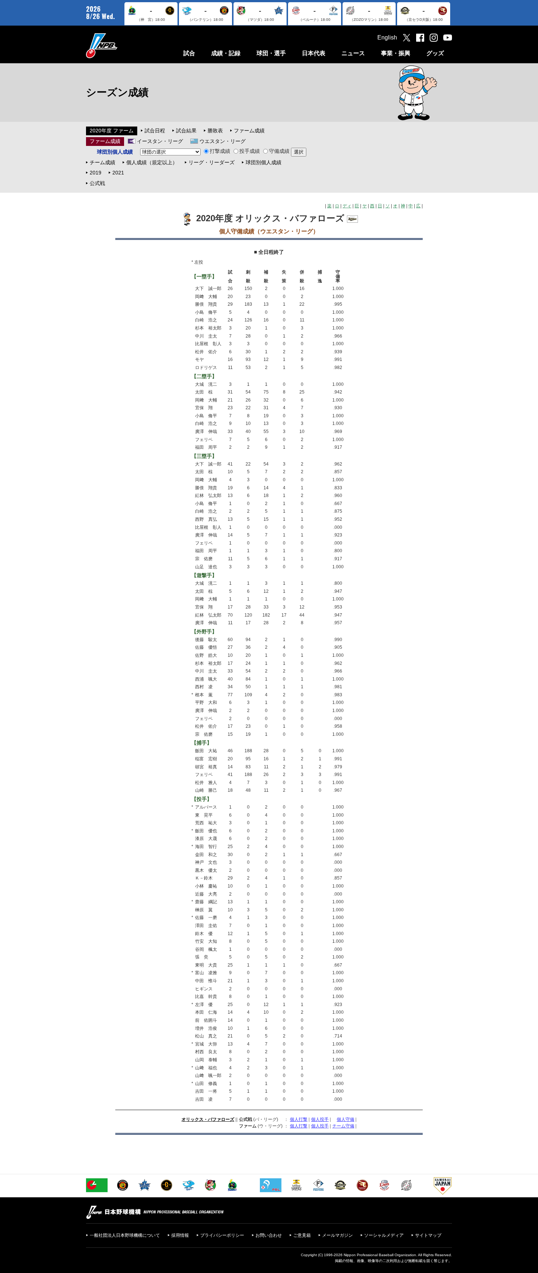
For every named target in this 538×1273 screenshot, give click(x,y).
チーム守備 (343, 1126)
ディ (347, 205)
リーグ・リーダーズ (211, 162)
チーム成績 (102, 162)
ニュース (353, 53)
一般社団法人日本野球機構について (125, 1235)
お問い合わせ (268, 1235)
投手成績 (249, 151)
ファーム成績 (249, 130)
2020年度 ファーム (112, 130)
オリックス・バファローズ (208, 1119)
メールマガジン (337, 1235)
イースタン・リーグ (160, 141)
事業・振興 (395, 53)
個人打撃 (298, 1119)
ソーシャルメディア (384, 1235)
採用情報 (180, 1235)
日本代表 (313, 53)
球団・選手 (271, 53)
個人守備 (345, 1119)
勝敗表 (215, 130)
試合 (189, 53)
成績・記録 (225, 53)
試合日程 (155, 130)
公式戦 (97, 183)
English (387, 37)
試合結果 (186, 130)
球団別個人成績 (263, 162)
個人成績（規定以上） (152, 162)
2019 (95, 173)
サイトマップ (428, 1235)
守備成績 (279, 151)
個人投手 (320, 1119)
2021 (118, 173)
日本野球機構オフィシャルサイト (120, 45)
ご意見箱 (302, 1235)
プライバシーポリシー (222, 1235)
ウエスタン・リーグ (222, 141)
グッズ (435, 53)
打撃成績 (220, 151)
